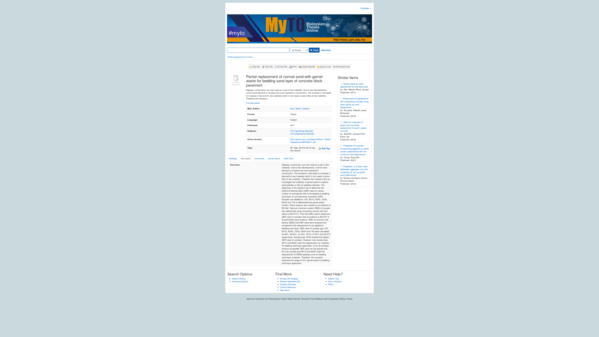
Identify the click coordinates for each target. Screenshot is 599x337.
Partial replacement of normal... (240, 57)
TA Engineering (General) (301, 130)
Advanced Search (240, 281)
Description (246, 158)
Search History (239, 278)
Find (315, 50)
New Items (285, 290)
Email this (282, 66)
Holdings (233, 158)
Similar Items (274, 158)
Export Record (308, 66)
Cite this (256, 66)
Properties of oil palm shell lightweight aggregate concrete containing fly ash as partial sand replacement (354, 171)
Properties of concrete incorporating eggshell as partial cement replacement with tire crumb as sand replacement (354, 150)
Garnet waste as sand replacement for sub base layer (354, 85)
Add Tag (325, 148)
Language (365, 8)
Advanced (326, 50)
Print (294, 66)
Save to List (325, 66)
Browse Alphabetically (290, 281)
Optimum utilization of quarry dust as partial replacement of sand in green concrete (353, 126)
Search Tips (333, 278)
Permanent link (343, 66)
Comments (259, 158)
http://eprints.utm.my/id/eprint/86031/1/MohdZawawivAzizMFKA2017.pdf (310, 141)
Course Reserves (288, 287)
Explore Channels (288, 284)
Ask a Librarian (335, 281)
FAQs (330, 284)
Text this (269, 66)
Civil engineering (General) (302, 133)
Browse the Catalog (289, 278)
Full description (253, 102)
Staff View (288, 158)
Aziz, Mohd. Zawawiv (300, 108)
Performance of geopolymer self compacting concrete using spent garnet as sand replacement (354, 103)
